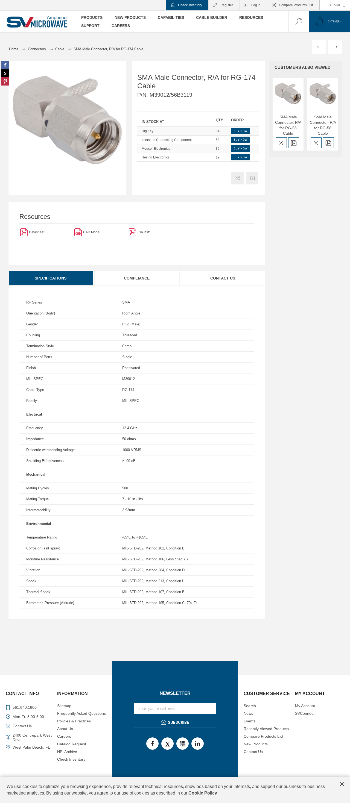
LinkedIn (197, 743)
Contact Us (222, 278)
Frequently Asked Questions (81, 713)
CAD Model (91, 232)
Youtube (182, 743)
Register (226, 5)
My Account (305, 706)
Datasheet (36, 232)
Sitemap (64, 706)
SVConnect (304, 713)
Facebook (152, 743)
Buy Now (240, 131)
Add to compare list (237, 178)
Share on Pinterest (5, 81)
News (248, 713)
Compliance (137, 278)
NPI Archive (67, 751)
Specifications (50, 278)
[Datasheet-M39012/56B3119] (24, 232)
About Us (65, 728)
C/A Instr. (144, 232)
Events (249, 721)
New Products (256, 744)
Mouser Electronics (156, 149)
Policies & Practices (74, 721)
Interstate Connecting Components (167, 140)
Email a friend (252, 178)
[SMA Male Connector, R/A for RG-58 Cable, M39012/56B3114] (288, 93)
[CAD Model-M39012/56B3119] (78, 232)
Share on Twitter (5, 73)
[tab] (51, 278)
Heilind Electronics (156, 157)
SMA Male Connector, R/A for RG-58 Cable (288, 125)
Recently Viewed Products (266, 728)
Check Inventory (190, 5)
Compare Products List (296, 5)
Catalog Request (71, 744)
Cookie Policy (202, 793)
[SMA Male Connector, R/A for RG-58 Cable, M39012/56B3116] (323, 93)
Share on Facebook (5, 65)
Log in (256, 5)
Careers (64, 736)
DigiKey (147, 131)
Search (250, 706)
